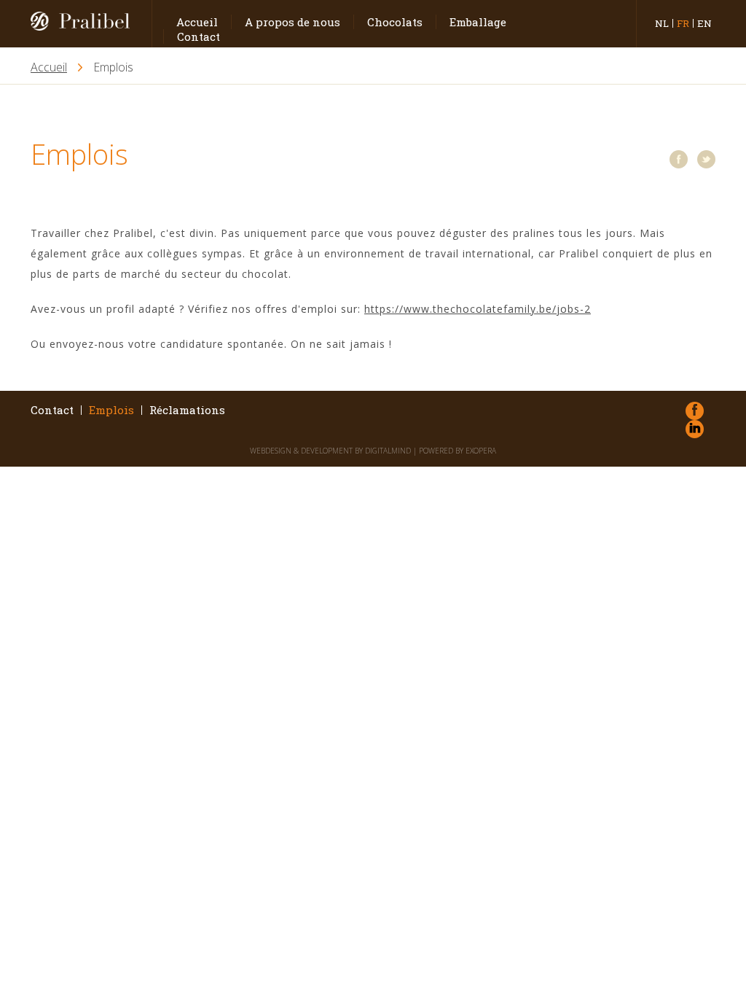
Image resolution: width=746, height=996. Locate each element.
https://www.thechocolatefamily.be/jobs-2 (477, 309)
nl (662, 23)
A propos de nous (292, 22)
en (704, 23)
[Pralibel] (86, 23)
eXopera (481, 451)
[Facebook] (679, 159)
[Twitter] (706, 159)
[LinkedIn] (695, 429)
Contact (198, 36)
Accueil (197, 22)
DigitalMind (388, 451)
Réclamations (187, 410)
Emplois (111, 410)
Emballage (477, 22)
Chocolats (395, 22)
